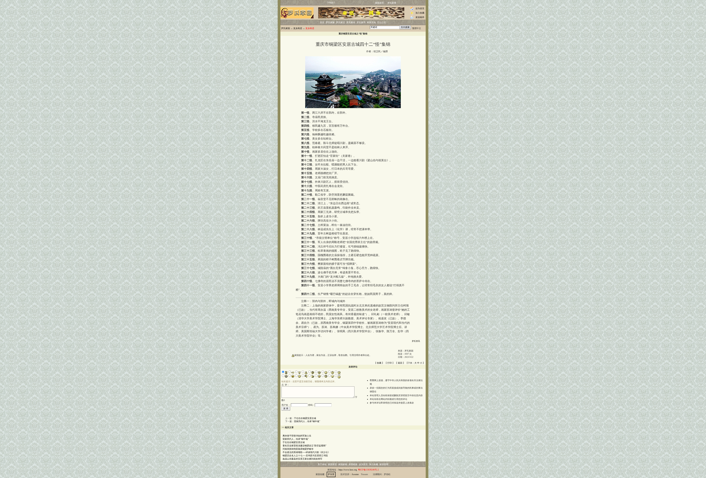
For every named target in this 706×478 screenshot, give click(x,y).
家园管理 (383, 464)
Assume (355, 474)
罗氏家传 (350, 22)
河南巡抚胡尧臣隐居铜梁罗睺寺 (298, 449)
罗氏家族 (330, 22)
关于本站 (322, 464)
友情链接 (353, 464)
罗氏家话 (340, 22)
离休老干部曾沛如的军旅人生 (297, 435)
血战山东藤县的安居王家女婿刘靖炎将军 (302, 459)
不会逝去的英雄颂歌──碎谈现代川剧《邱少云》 (306, 452)
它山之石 (381, 22)
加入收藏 (420, 13)
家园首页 (379, 3)
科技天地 (371, 22)
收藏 (379, 363)
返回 (400, 363)
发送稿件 (420, 17)
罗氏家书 (361, 22)
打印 (389, 363)
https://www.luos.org (347, 469)
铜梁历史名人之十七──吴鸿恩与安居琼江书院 (305, 455)
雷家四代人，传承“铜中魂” (307, 421)
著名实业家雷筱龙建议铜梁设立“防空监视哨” (304, 445)
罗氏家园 (285, 28)
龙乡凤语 (297, 28)
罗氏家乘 (391, 3)
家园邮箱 (342, 464)
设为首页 (420, 8)
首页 (322, 22)
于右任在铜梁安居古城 (305, 418)
